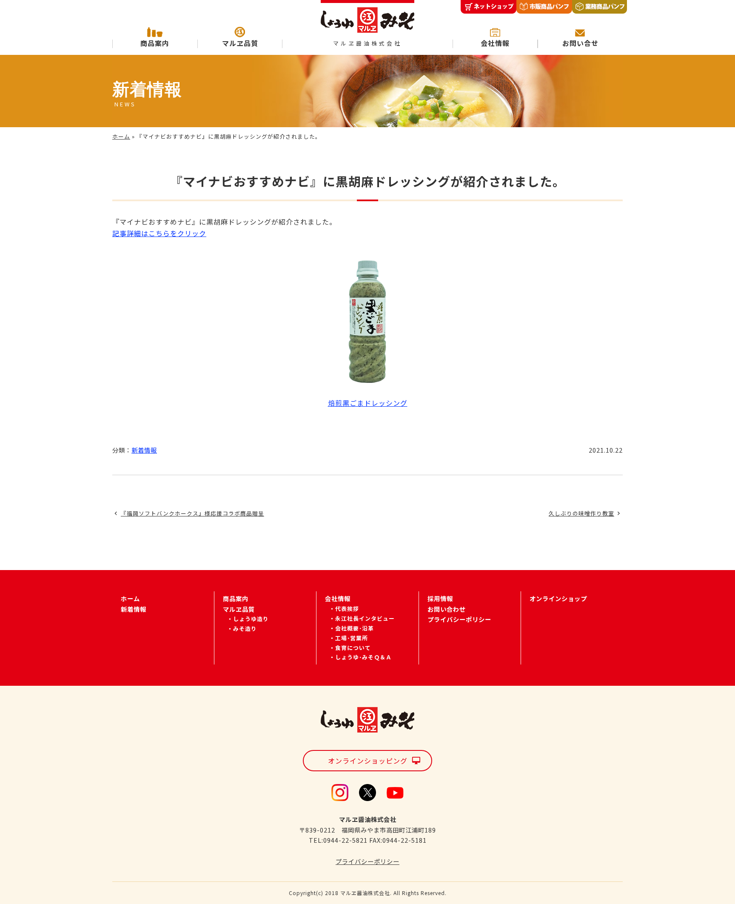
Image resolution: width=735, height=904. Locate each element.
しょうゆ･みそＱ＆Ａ (363, 657)
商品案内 (154, 43)
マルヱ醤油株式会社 (367, 43)
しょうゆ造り (251, 619)
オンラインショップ (558, 598)
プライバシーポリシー (459, 619)
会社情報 (495, 43)
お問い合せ (580, 43)
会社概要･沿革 (354, 628)
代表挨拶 (347, 609)
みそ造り (245, 629)
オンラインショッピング (367, 761)
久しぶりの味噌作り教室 (581, 513)
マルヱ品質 (240, 43)
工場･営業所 (351, 638)
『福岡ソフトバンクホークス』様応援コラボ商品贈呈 (192, 513)
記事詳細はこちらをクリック (159, 233)
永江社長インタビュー (365, 618)
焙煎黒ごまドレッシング (367, 403)
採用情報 (440, 598)
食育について (353, 648)
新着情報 (144, 449)
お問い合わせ (446, 609)
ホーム (121, 136)
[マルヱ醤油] (367, 16)
